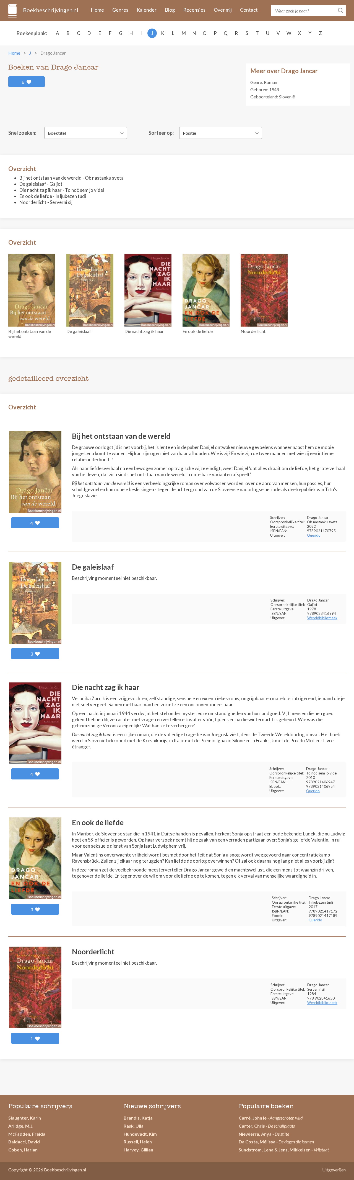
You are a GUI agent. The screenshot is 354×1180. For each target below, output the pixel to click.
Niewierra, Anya (255, 1133)
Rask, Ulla (134, 1125)
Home (97, 10)
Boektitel (57, 133)
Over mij (223, 10)
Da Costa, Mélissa (257, 1141)
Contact (249, 10)
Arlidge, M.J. (20, 1125)
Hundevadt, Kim (140, 1133)
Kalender (147, 10)
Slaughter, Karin (24, 1117)
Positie (189, 133)
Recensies (194, 10)
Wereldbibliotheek (322, 618)
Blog (170, 10)
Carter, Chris (252, 1125)
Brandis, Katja (138, 1117)
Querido (314, 535)
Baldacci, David (24, 1141)
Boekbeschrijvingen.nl (50, 10)
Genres (120, 10)
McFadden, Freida (26, 1133)
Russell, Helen (138, 1141)
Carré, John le (253, 1117)
